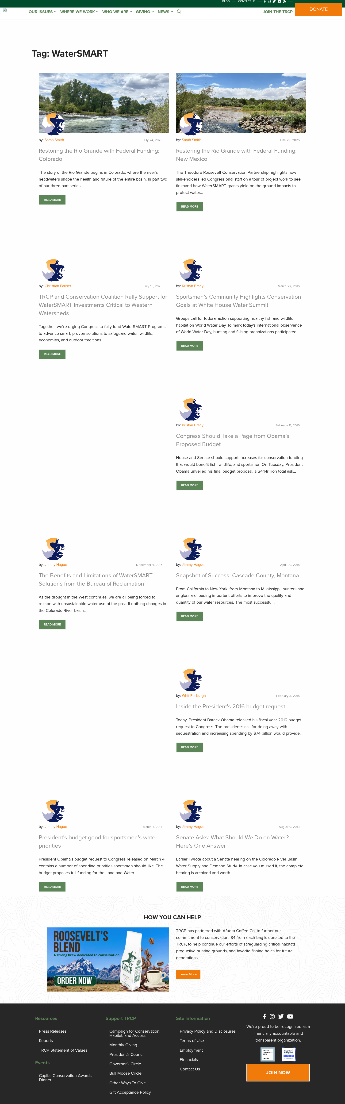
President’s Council (126, 1054)
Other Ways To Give (127, 1082)
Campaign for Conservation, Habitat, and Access (134, 1033)
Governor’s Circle (125, 1063)
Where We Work (78, 11)
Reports (46, 1040)
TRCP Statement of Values (63, 1050)
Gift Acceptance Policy (130, 1092)
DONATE (319, 9)
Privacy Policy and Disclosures (208, 1031)
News (164, 11)
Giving (143, 11)
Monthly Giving (123, 1044)
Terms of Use (192, 1040)
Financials (189, 1059)
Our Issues (41, 11)
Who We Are (116, 11)
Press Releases (52, 1031)
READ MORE (52, 200)
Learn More (188, 974)
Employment (191, 1050)
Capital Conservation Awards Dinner (65, 1077)
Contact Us (190, 1069)
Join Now (278, 1073)
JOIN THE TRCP (278, 11)
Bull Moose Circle (125, 1073)
